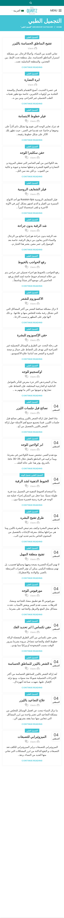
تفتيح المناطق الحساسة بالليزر (32, 43)
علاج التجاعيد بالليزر (32, 700)
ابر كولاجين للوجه (32, 444)
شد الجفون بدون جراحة (32, 809)
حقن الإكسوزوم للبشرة (32, 335)
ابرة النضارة (32, 80)
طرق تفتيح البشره (32, 518)
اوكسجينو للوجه (32, 372)
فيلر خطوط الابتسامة (32, 116)
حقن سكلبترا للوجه (32, 152)
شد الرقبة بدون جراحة (32, 226)
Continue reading (32, 67)
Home (59, 27)
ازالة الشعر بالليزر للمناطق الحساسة (32, 663)
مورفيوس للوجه (32, 590)
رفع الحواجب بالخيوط (32, 262)
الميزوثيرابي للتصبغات (32, 737)
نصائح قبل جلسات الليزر (32, 408)
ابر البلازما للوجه (32, 846)
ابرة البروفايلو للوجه (32, 883)
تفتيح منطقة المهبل (32, 554)
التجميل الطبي (32, 37)
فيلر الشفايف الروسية (32, 189)
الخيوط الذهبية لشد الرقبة (32, 481)
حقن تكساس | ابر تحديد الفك (32, 627)
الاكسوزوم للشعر (32, 298)
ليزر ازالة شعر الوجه (32, 773)
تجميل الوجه (25, 475)
